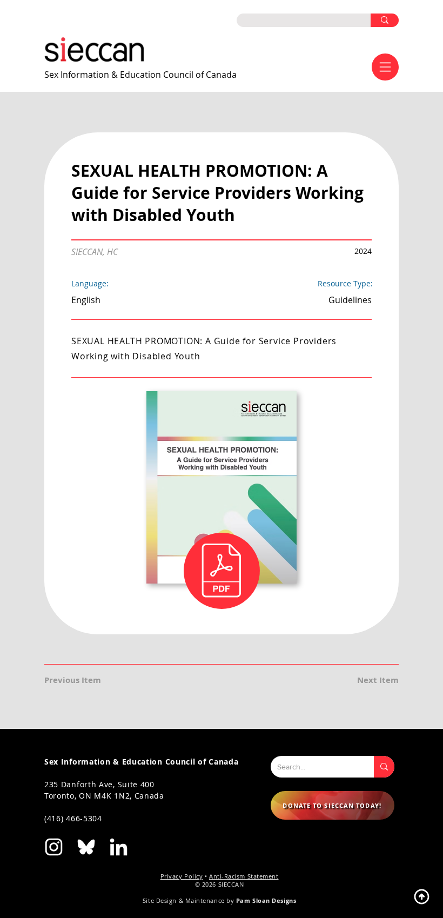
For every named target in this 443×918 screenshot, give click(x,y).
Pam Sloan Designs (266, 900)
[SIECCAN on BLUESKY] (86, 846)
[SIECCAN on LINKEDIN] (118, 846)
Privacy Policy (181, 876)
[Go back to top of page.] (421, 896)
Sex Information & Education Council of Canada (140, 75)
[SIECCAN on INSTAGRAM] (53, 846)
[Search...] (384, 767)
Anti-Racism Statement (244, 876)
